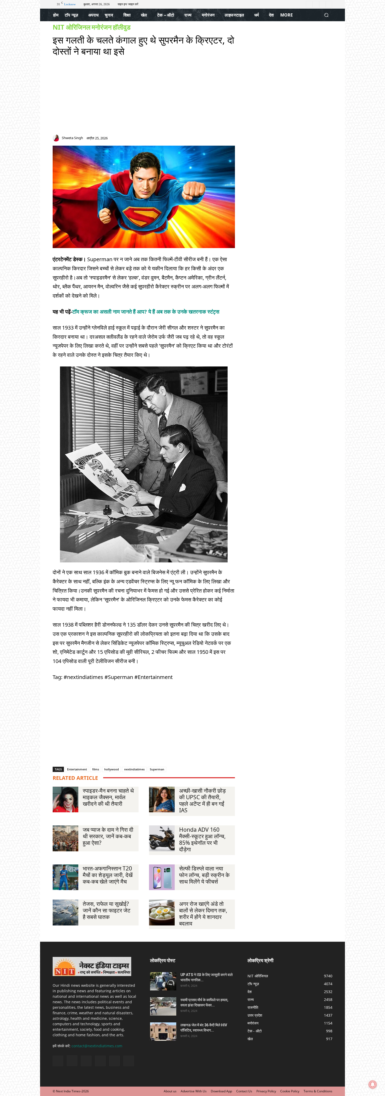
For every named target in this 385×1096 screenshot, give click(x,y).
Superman (157, 769)
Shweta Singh (72, 138)
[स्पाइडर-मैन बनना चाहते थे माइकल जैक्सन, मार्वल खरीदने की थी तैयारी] (65, 799)
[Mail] (213, 139)
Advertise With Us (194, 1091)
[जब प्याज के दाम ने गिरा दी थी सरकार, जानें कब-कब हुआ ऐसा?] (65, 838)
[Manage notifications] (372, 1084)
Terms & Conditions (318, 1091)
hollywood (111, 769)
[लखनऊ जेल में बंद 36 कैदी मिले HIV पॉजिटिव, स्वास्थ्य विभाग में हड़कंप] (163, 1031)
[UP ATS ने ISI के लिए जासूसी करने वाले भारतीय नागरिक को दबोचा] (163, 981)
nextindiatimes (134, 769)
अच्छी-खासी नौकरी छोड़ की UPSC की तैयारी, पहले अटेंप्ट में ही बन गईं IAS (202, 800)
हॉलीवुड (121, 27)
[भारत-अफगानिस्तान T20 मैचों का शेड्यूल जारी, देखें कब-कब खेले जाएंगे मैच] (65, 877)
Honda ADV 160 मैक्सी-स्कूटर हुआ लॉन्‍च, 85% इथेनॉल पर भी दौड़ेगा (202, 839)
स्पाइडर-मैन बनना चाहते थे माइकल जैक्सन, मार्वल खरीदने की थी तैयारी (108, 797)
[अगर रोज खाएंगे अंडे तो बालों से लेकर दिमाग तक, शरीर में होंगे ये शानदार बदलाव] (162, 912)
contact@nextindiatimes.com (97, 1045)
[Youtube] (329, 4)
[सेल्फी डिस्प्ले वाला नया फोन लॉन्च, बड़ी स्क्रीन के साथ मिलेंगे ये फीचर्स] (162, 877)
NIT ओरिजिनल (71, 27)
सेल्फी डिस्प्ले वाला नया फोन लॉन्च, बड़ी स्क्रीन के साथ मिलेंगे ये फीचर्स (204, 875)
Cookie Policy (289, 1091)
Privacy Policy (266, 1091)
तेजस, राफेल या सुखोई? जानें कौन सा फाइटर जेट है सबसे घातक (106, 910)
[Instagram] (315, 4)
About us (170, 1091)
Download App (221, 1091)
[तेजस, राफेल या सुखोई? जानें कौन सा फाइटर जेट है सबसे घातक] (65, 912)
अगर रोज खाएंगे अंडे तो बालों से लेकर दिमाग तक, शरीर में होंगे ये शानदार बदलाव (203, 913)
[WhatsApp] (232, 139)
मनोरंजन (102, 27)
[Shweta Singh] (57, 138)
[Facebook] (309, 4)
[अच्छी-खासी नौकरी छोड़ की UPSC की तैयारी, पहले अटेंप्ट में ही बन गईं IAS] (162, 799)
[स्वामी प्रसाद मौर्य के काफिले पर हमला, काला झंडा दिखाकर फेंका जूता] (163, 1006)
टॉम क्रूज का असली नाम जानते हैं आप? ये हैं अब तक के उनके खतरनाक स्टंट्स (145, 311)
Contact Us (244, 1091)
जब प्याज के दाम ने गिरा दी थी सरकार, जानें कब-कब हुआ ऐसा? (108, 836)
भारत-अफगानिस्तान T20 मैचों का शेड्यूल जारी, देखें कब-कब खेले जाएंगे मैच (108, 875)
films (95, 769)
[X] (322, 4)
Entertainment (77, 769)
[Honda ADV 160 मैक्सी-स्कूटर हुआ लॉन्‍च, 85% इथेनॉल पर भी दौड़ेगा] (162, 838)
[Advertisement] (144, 98)
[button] (326, 15)
